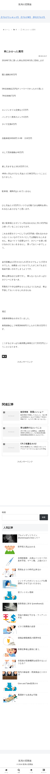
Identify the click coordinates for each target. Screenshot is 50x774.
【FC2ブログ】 (39, 17)
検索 (4, 512)
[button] (45, 479)
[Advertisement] (25, 39)
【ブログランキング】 (9, 17)
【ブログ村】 (26, 17)
